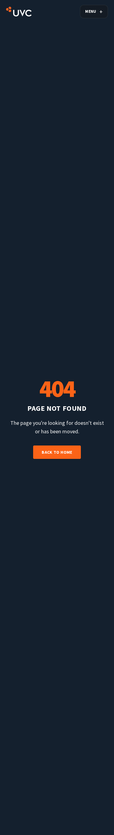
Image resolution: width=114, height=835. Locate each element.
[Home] (19, 11)
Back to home (57, 452)
